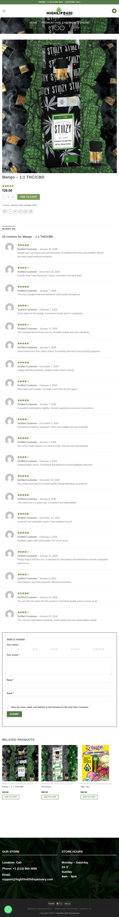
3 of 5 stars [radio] (45, 649)
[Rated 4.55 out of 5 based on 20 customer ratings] (59, 186)
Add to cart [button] (10, 797)
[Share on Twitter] (15, 211)
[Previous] (2, 791)
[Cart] (114, 11)
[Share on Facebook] (10, 211)
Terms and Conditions (66, 909)
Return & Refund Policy (40, 909)
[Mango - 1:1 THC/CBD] (20, 763)
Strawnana (46, 786)
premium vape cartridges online (65, 22)
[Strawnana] (59, 763)
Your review (13, 655)
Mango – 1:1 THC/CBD (12, 786)
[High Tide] (99, 763)
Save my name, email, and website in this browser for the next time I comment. (50, 707)
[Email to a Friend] (20, 211)
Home (33, 22)
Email (10, 693)
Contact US (85, 909)
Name (10, 680)
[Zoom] (6, 169)
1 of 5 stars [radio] (11, 649)
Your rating (13, 645)
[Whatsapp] (8, 909)
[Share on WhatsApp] (4, 211)
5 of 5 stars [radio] (87, 649)
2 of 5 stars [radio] (27, 649)
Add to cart (28, 197)
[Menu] (4, 10)
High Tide (85, 786)
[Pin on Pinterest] (25, 211)
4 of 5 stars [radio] (65, 649)
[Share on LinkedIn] (31, 211)
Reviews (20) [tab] (8, 229)
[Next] (117, 791)
